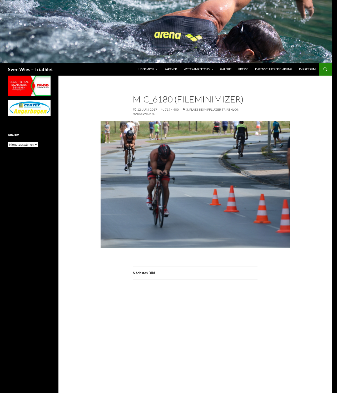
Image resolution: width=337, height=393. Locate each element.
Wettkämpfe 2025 (197, 69)
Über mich (146, 69)
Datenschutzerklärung (273, 69)
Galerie (225, 69)
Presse (243, 69)
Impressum (307, 69)
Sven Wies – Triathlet (30, 69)
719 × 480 (172, 109)
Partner (171, 69)
